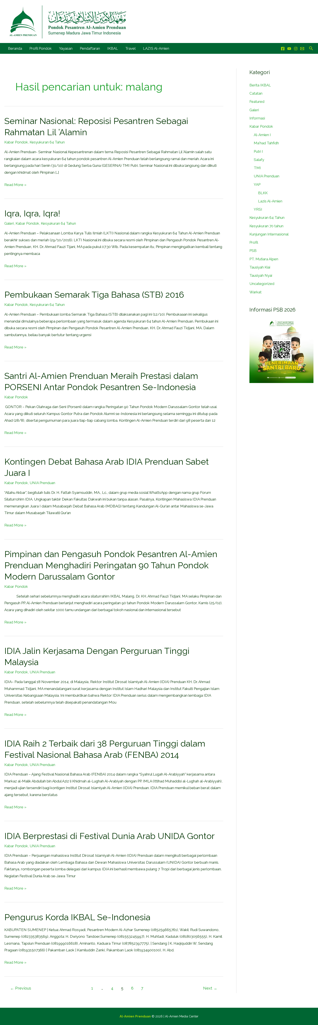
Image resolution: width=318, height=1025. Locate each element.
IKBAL (112, 48)
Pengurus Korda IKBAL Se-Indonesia (77, 917)
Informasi (257, 118)
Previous (20, 988)
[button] (311, 48)
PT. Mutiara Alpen (263, 259)
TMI (257, 168)
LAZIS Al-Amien (156, 48)
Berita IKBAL (260, 85)
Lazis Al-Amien (270, 201)
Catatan (255, 93)
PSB (253, 250)
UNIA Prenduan (42, 483)
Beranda (15, 48)
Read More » (15, 184)
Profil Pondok (40, 48)
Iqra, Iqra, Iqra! (32, 213)
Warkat (255, 292)
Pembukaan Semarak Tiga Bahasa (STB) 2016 (94, 294)
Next (210, 988)
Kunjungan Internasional (269, 234)
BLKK (263, 193)
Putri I (258, 151)
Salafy (259, 159)
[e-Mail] (302, 49)
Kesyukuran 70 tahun (266, 226)
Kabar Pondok (16, 142)
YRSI (258, 209)
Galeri (9, 223)
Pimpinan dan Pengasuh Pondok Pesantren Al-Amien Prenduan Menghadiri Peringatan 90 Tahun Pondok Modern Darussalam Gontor (110, 565)
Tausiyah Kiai (259, 267)
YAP (257, 184)
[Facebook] (283, 49)
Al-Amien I (262, 135)
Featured (256, 101)
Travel (130, 48)
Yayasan (65, 48)
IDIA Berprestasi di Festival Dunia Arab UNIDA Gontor (109, 836)
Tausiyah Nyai (260, 275)
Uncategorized (261, 283)
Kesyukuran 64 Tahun (47, 142)
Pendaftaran (90, 48)
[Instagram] (296, 49)
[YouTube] (289, 49)
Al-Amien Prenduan (135, 1016)
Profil (253, 242)
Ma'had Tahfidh (266, 143)
